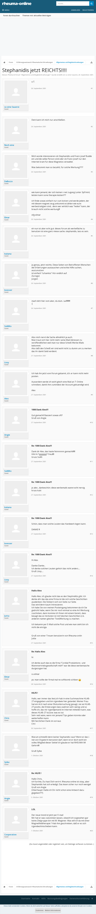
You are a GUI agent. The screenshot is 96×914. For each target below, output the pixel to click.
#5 (92, 236)
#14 (91, 576)
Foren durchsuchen (11, 15)
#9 (92, 395)
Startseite (25, 898)
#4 (92, 219)
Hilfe (43, 898)
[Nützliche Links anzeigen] (91, 62)
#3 (92, 172)
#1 (92, 88)
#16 (91, 684)
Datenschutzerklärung (79, 898)
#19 (91, 797)
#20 (91, 831)
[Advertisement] (48, 37)
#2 (92, 126)
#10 (91, 422)
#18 (91, 755)
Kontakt (35, 898)
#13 (91, 534)
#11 (91, 461)
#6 (92, 283)
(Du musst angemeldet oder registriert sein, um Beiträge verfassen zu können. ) (61, 844)
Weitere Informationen (52, 910)
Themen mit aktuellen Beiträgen (36, 15)
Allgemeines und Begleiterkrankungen (35, 75)
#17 (91, 728)
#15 (91, 643)
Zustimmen (40, 910)
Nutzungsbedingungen (58, 898)
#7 (92, 308)
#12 (91, 495)
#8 (92, 356)
